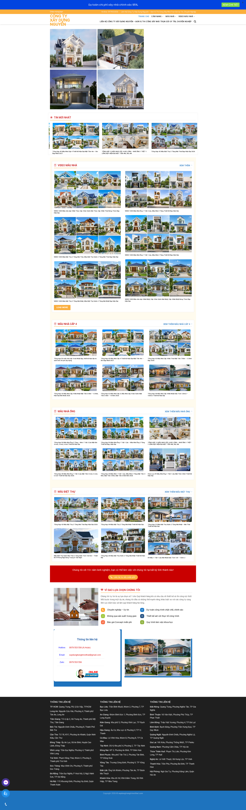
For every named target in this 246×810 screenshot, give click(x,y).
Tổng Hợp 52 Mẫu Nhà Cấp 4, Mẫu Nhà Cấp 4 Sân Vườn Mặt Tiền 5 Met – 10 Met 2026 (99, 152)
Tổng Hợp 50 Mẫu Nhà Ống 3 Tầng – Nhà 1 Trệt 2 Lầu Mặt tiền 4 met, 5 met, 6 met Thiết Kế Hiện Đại (75, 443)
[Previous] (56, 69)
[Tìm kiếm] (195, 21)
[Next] (190, 69)
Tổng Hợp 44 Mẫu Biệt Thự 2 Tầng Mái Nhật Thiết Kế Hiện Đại (122, 524)
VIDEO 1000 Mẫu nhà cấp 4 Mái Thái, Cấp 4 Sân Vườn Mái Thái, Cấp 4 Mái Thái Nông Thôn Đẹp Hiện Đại (86, 212)
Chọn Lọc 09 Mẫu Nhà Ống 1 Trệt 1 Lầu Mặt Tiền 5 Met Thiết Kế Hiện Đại (170, 475)
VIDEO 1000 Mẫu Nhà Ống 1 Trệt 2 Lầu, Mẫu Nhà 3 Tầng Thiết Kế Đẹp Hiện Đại (152, 211)
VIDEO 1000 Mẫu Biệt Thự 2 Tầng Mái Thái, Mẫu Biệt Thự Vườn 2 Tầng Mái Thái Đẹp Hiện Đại (86, 257)
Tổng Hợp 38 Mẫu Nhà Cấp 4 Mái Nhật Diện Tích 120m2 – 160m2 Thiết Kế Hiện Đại (168, 394)
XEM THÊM (185, 165)
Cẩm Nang (156, 16)
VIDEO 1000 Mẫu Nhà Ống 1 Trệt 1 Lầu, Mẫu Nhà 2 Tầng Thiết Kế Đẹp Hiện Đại (152, 255)
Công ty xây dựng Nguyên (60, 20)
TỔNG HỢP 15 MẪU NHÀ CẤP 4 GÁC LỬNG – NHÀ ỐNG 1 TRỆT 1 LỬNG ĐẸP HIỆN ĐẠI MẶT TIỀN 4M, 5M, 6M (169, 443)
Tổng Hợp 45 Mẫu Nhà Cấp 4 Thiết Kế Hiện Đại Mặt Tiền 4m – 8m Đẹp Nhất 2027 (122, 359)
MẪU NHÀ (170, 16)
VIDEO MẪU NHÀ (185, 16)
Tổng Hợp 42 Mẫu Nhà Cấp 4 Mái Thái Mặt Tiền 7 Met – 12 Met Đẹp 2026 (170, 359)
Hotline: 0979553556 (109, 12)
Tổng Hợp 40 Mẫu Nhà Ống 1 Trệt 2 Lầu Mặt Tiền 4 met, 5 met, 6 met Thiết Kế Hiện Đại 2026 (148, 152)
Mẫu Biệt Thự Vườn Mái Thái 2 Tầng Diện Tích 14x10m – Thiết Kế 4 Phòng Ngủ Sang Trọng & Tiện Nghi (76, 557)
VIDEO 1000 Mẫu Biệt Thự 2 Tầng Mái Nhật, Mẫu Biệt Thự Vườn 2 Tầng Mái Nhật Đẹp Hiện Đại (86, 301)
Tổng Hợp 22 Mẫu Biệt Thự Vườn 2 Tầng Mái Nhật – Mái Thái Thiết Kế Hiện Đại (169, 525)
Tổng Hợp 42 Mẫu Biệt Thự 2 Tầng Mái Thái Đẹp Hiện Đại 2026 (76, 524)
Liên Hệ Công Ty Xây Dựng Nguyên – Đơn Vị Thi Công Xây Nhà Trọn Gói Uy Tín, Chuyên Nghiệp (158, 12)
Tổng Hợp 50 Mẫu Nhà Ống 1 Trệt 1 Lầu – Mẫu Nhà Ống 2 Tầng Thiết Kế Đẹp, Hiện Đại (123, 443)
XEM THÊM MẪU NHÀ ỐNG (177, 411)
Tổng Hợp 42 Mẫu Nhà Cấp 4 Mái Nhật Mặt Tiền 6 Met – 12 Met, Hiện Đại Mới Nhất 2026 (76, 394)
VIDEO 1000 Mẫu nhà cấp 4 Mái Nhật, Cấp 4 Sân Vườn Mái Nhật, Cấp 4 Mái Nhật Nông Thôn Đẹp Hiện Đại (157, 300)
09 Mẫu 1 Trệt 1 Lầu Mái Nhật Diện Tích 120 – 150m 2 (166, 558)
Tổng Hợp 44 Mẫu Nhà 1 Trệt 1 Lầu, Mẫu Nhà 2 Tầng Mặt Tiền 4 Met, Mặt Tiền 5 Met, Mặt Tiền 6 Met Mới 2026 (123, 475)
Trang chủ (143, 16)
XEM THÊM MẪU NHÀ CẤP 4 (176, 324)
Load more (62, 307)
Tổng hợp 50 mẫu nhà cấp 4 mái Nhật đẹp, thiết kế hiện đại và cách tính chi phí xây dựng (75, 359)
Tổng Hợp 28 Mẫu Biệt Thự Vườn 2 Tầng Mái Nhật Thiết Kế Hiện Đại (123, 557)
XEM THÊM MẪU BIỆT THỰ (177, 492)
